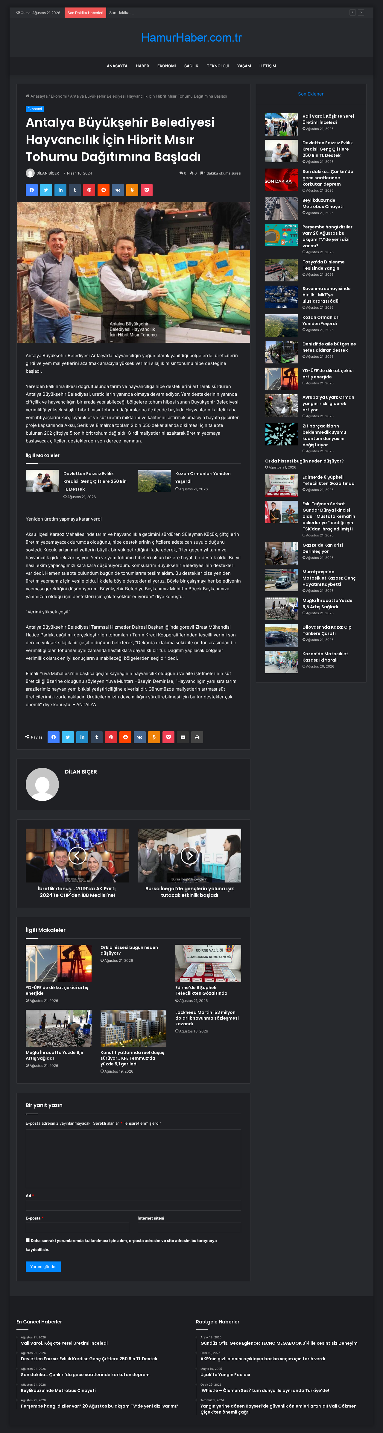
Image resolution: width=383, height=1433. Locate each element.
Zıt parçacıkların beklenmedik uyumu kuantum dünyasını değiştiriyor (324, 435)
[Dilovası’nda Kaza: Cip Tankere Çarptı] (281, 635)
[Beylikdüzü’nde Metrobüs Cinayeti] (281, 208)
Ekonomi (166, 65)
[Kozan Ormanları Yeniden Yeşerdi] (154, 481)
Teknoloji (218, 65)
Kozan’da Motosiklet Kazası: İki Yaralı (325, 657)
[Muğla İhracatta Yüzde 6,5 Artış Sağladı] (59, 1028)
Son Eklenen (311, 94)
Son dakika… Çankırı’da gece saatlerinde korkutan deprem (163, 12)
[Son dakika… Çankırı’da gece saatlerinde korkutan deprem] (281, 180)
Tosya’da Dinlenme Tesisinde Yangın (324, 265)
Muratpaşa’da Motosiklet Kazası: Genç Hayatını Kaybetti (329, 578)
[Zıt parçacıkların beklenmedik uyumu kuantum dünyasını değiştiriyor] (281, 434)
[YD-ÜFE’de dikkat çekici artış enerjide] (59, 963)
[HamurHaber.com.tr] (191, 37)
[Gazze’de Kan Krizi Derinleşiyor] (281, 553)
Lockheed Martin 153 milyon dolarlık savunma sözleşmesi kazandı (207, 1018)
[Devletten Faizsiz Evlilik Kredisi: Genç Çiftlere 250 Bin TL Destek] (42, 481)
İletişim (267, 65)
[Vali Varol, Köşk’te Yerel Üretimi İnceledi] (281, 124)
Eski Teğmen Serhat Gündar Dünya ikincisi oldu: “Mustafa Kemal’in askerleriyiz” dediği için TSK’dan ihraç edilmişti (329, 516)
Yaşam (244, 65)
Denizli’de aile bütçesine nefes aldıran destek (329, 347)
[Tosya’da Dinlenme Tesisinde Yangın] (281, 270)
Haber (142, 65)
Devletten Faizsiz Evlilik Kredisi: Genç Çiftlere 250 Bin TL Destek (95, 481)
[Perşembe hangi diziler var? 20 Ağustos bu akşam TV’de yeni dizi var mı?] (281, 235)
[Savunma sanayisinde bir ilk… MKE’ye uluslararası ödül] (281, 297)
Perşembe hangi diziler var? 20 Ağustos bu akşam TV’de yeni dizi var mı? (327, 236)
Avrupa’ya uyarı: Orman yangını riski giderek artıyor (328, 403)
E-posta (35, 1218)
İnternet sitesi (151, 1218)
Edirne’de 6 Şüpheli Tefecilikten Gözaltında (201, 990)
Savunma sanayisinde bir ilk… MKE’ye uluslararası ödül (327, 295)
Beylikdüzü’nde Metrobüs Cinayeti (323, 203)
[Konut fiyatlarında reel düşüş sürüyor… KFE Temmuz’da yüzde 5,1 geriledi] (133, 1028)
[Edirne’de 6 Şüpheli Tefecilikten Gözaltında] (208, 963)
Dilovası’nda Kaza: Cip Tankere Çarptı (327, 630)
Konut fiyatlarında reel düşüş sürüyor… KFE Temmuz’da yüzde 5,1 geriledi (132, 1058)
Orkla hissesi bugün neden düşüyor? (129, 950)
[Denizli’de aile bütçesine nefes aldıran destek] (281, 352)
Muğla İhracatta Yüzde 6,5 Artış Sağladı (54, 1055)
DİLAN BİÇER (48, 173)
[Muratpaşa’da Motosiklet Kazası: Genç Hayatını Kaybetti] (281, 580)
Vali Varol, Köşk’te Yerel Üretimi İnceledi (328, 119)
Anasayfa (117, 65)
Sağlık (191, 65)
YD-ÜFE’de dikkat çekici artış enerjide (57, 990)
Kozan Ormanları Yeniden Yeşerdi (321, 320)
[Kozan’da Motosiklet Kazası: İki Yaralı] (281, 662)
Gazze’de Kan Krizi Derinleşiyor (323, 548)
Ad (30, 1195)
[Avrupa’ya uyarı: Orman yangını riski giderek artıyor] (281, 405)
